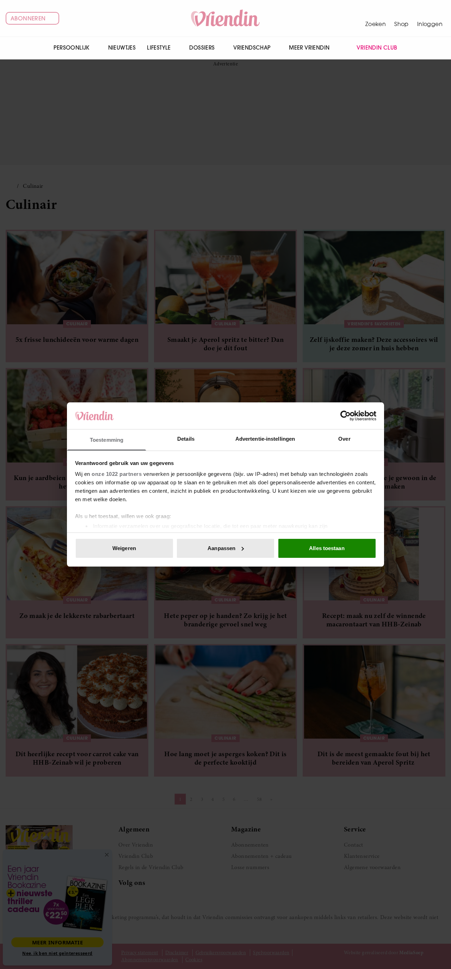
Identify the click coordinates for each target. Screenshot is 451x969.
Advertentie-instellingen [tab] (265, 439)
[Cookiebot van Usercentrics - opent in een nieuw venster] (345, 415)
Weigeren (124, 548)
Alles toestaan (326, 548)
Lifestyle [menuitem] (159, 47)
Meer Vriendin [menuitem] (309, 47)
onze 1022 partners (117, 474)
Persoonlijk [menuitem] (71, 47)
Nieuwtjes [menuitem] (122, 47)
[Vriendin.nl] (226, 18)
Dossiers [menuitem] (202, 47)
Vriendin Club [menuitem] (377, 47)
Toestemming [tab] (106, 440)
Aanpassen (221, 548)
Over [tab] (344, 439)
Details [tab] (185, 439)
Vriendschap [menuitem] (251, 47)
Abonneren (28, 18)
